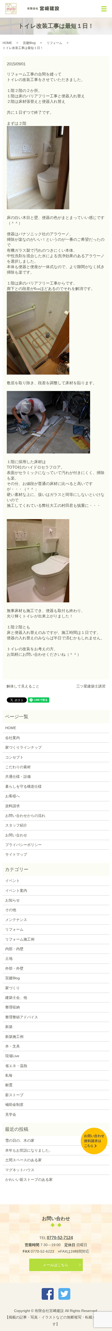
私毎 (9, 1075)
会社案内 (12, 738)
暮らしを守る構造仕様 (23, 786)
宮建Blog (29, 43)
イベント (12, 881)
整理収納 (12, 1007)
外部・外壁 (14, 968)
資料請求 (12, 806)
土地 (9, 958)
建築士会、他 (16, 997)
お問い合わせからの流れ (25, 815)
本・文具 (12, 1046)
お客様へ (12, 796)
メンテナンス (16, 920)
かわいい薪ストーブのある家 (29, 1179)
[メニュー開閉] (104, 8)
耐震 (9, 1085)
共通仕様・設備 (18, 776)
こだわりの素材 (18, 767)
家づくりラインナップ (23, 747)
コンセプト (14, 757)
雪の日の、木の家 (19, 1140)
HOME (7, 43)
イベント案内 (16, 890)
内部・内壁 (14, 949)
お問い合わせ (16, 835)
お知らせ (12, 900)
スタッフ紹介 (16, 825)
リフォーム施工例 (19, 939)
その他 (10, 910)
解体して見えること (23, 686)
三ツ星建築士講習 (90, 686)
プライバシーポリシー (23, 845)
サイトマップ (16, 854)
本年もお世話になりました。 (29, 1150)
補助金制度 (14, 1104)
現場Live (12, 1056)
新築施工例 (14, 1036)
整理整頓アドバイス (21, 1017)
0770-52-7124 (60, 1237)
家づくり (12, 988)
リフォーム (54, 43)
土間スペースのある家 (23, 1160)
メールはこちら (55, 1265)
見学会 (10, 1114)
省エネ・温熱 (16, 1066)
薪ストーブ (14, 1095)
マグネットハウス (19, 1170)
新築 (9, 1027)
